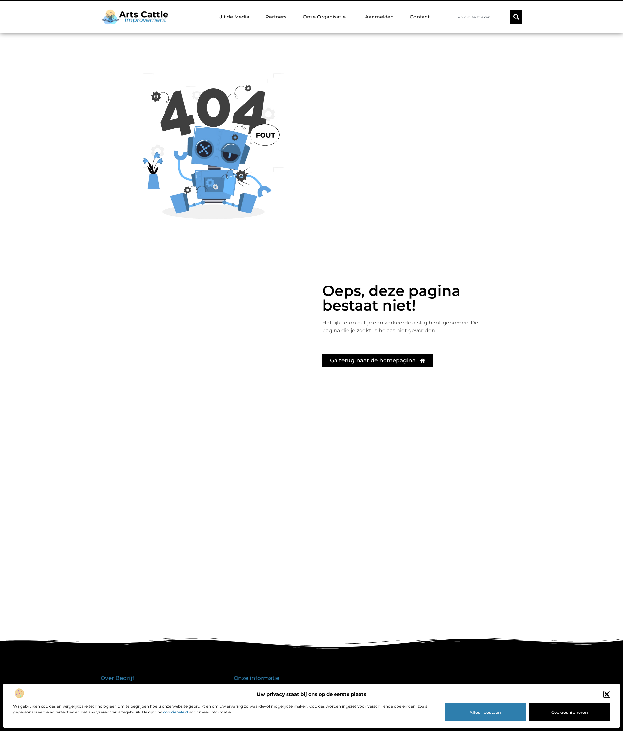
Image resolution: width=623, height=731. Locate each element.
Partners (276, 17)
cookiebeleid (175, 712)
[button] (607, 694)
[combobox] (482, 17)
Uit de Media (233, 17)
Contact (420, 17)
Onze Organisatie (324, 17)
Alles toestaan (485, 712)
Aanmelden (379, 17)
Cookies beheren (569, 712)
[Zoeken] (516, 17)
